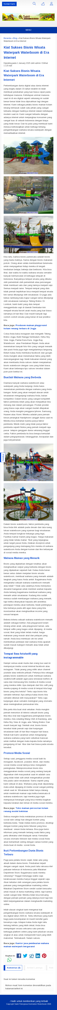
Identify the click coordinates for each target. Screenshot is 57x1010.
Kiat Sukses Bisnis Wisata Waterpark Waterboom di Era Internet (26, 52)
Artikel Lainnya (34, 968)
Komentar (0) (13, 968)
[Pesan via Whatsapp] (42, 4)
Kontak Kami (9, 4)
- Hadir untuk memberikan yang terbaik (28, 1001)
